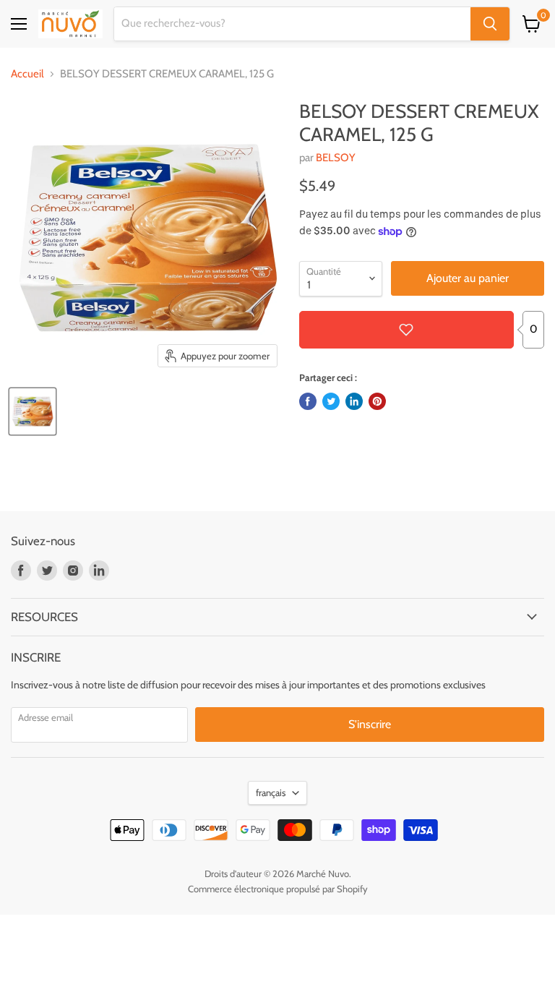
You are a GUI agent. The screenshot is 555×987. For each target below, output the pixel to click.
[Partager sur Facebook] (308, 401)
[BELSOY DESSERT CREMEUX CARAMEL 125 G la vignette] (32, 411)
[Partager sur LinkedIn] (354, 401)
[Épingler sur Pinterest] (377, 401)
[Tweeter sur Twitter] (331, 401)
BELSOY (336, 157)
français (270, 792)
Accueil (27, 74)
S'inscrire (369, 724)
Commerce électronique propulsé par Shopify (278, 888)
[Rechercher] (489, 23)
